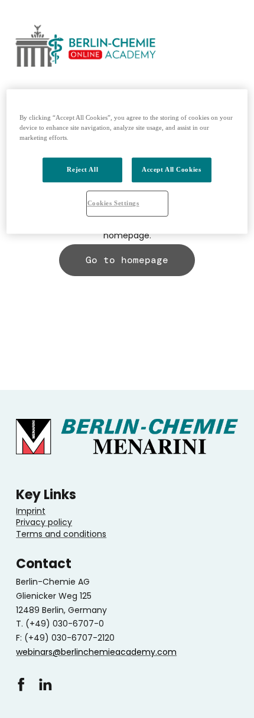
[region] (127, 161)
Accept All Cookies (171, 169)
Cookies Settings (113, 202)
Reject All (82, 169)
